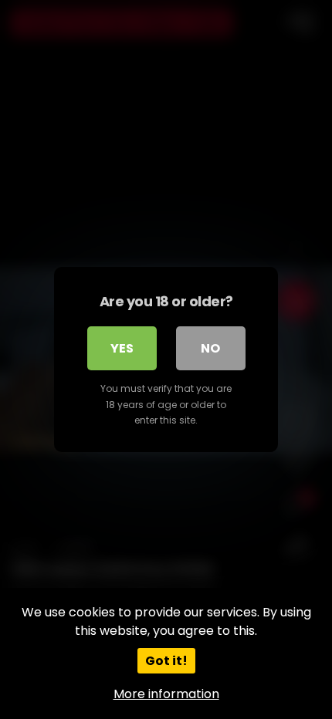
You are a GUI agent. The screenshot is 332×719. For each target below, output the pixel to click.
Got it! (166, 661)
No (210, 348)
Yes (122, 348)
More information (166, 694)
